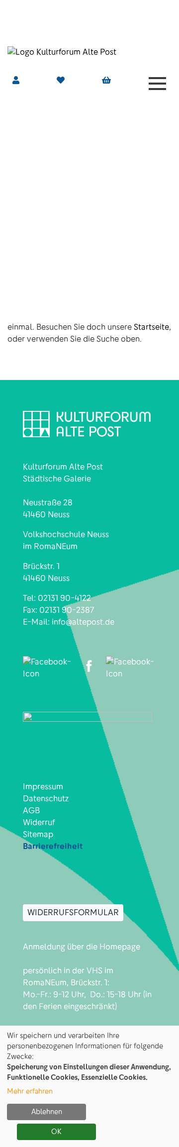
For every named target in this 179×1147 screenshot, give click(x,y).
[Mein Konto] (15, 80)
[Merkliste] (61, 80)
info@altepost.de (83, 622)
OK (56, 1131)
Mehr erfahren (30, 1091)
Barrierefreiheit (53, 846)
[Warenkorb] (106, 81)
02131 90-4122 (64, 598)
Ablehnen (46, 1111)
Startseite (151, 327)
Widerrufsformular (73, 912)
